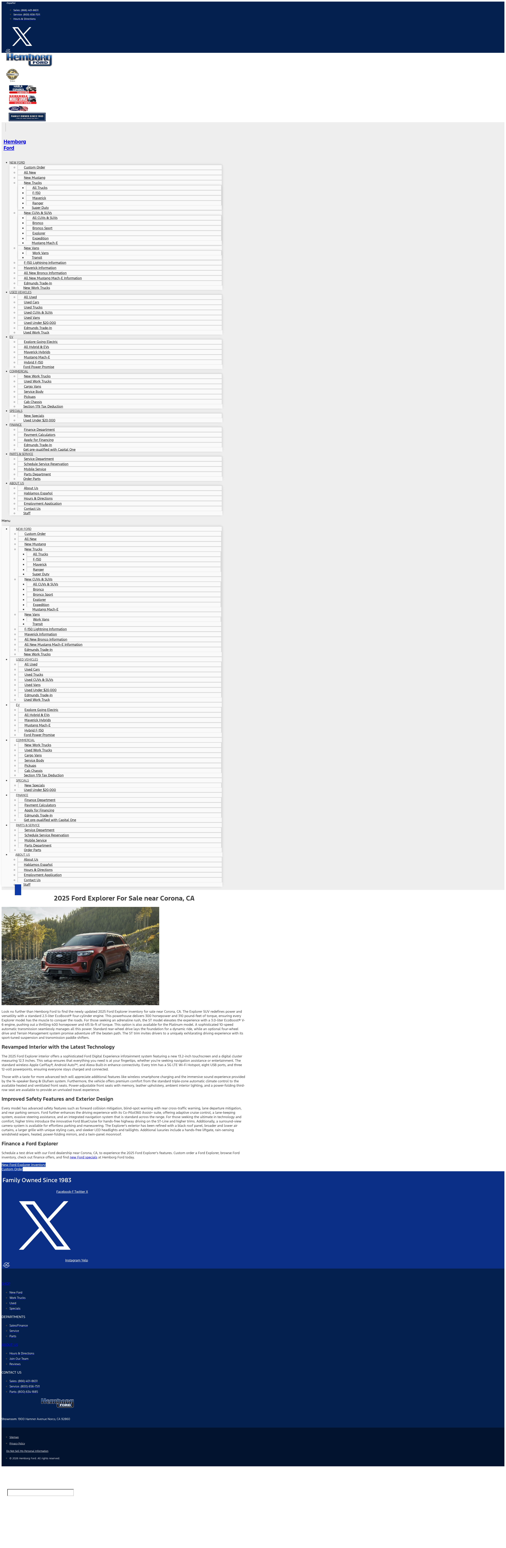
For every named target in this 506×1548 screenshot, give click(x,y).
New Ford (17, 162)
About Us (16, 483)
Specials (15, 411)
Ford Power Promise (38, 367)
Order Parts (32, 479)
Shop (6, 1283)
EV (11, 337)
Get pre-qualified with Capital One (49, 449)
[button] (112, 521)
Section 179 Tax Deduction (43, 406)
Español (11, 3)
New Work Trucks (36, 288)
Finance (15, 425)
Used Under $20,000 (39, 420)
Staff (26, 513)
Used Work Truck (36, 332)
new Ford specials (83, 1157)
